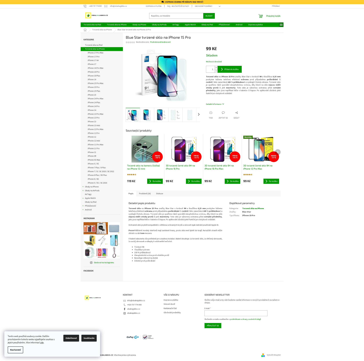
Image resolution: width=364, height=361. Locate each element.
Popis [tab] (131, 193)
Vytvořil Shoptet (274, 355)
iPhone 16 (92, 79)
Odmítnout (71, 338)
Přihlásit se (213, 325)
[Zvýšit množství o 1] (216, 67)
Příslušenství (90, 205)
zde (42, 342)
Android (88, 209)
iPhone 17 (92, 64)
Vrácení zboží (169, 304)
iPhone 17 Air (93, 60)
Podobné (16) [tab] (145, 193)
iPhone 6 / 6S (93, 179)
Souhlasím (89, 338)
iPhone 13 (92, 121)
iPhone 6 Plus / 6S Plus (97, 175)
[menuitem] (92, 24)
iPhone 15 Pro (94, 87)
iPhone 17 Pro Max (95, 52)
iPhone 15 (92, 95)
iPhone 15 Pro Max (95, 83)
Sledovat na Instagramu (104, 262)
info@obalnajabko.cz (136, 300)
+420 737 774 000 (134, 304)
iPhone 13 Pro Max (95, 114)
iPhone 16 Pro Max (95, 68)
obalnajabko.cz (133, 309)
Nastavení (15, 349)
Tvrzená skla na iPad (93, 45)
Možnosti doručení (214, 61)
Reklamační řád (170, 308)
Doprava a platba (153, 6)
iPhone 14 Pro (94, 106)
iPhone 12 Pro (94, 133)
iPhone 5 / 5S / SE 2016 (97, 182)
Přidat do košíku (231, 69)
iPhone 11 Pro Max (95, 144)
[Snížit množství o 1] (216, 71)
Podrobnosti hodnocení (160, 42)
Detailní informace (213, 104)
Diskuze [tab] (159, 193)
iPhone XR (92, 156)
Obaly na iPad (91, 202)
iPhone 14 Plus (94, 102)
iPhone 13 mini (94, 125)
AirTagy (88, 194)
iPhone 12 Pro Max (95, 129)
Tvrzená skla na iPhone (95, 49)
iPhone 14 (92, 110)
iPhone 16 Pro (94, 72)
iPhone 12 (92, 137)
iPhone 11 (92, 152)
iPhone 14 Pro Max (95, 98)
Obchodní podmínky (203, 6)
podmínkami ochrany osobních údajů (245, 319)
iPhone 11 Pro (94, 148)
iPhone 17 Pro (94, 56)
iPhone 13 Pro (94, 117)
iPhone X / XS (93, 163)
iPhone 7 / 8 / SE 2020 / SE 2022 (101, 171)
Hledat (209, 16)
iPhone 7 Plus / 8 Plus (97, 167)
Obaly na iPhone (92, 186)
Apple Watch (90, 198)
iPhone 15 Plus (94, 91)
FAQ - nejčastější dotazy (178, 6)
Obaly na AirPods (92, 190)
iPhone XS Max (94, 160)
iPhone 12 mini (94, 140)
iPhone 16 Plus (94, 75)
